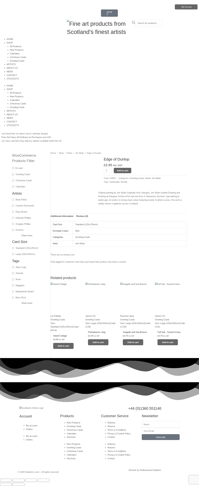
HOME (10, 39)
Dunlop (124, 182)
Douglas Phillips (23, 224)
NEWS (10, 71)
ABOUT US (12, 68)
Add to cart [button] (63, 346)
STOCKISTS (13, 78)
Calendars (15, 53)
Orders (29, 429)
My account (31, 425)
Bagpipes (20, 285)
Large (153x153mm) (25, 254)
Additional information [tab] (62, 216)
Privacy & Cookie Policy (119, 433)
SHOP (10, 42)
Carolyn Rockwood (25, 205)
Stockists (71, 437)
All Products (15, 46)
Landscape (114, 182)
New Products (16, 50)
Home (53, 153)
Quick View (66, 329)
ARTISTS (11, 64)
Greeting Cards (17, 61)
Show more (26, 235)
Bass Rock (21, 297)
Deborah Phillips (23, 218)
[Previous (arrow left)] (6, 484)
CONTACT (12, 75)
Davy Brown (21, 211)
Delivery (111, 422)
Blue (77, 231)
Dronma (19, 230)
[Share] (31, 480)
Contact (111, 437)
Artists (69, 153)
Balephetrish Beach (25, 291)
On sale (19, 168)
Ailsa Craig (21, 267)
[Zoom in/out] (6, 480)
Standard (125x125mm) (27, 248)
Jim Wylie (79, 153)
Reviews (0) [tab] (82, 216)
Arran (18, 279)
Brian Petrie (21, 199)
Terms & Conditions (117, 430)
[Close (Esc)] (44, 480)
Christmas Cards (18, 57)
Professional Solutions (150, 470)
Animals (19, 273)
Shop (61, 153)
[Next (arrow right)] (18, 484)
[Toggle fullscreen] (18, 480)
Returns (111, 426)
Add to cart (122, 170)
